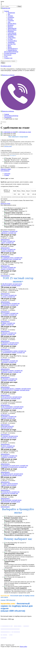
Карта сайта (23, 646)
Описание (7, 173)
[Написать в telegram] (7, 111)
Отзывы (6, 175)
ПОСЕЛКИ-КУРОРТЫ (11, 115)
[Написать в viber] (18, 109)
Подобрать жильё (6, 66)
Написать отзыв (5, 203)
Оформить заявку (6, 169)
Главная (6, 114)
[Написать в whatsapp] (7, 75)
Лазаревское (7, 117)
